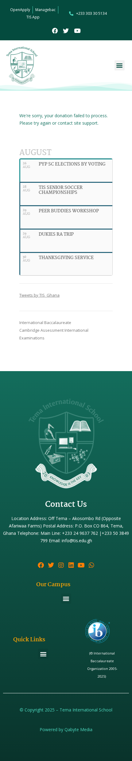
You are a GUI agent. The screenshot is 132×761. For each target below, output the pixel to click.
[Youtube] (77, 30)
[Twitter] (66, 30)
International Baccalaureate (45, 322)
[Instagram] (61, 565)
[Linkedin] (71, 565)
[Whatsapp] (91, 565)
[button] (120, 65)
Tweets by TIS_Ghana (39, 295)
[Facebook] (54, 30)
